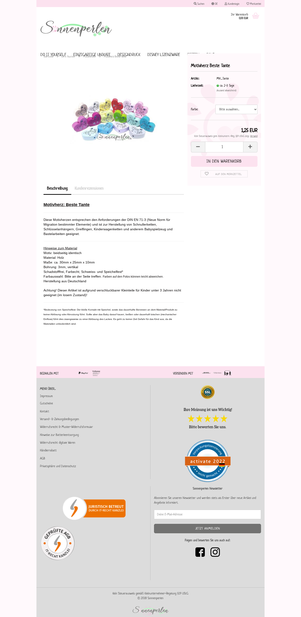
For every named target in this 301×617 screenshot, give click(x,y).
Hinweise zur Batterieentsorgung (59, 435)
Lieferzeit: (197, 86)
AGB (42, 458)
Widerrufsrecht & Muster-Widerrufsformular (66, 427)
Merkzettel (255, 3)
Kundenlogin (233, 3)
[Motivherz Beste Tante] (113, 115)
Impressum (46, 396)
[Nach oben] (288, 610)
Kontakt (44, 411)
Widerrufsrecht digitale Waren (57, 443)
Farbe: (194, 109)
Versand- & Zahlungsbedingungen (59, 419)
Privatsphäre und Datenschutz (58, 466)
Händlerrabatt (48, 450)
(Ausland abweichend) (226, 90)
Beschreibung (57, 188)
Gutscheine (46, 403)
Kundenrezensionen (89, 188)
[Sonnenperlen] (76, 28)
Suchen (200, 3)
